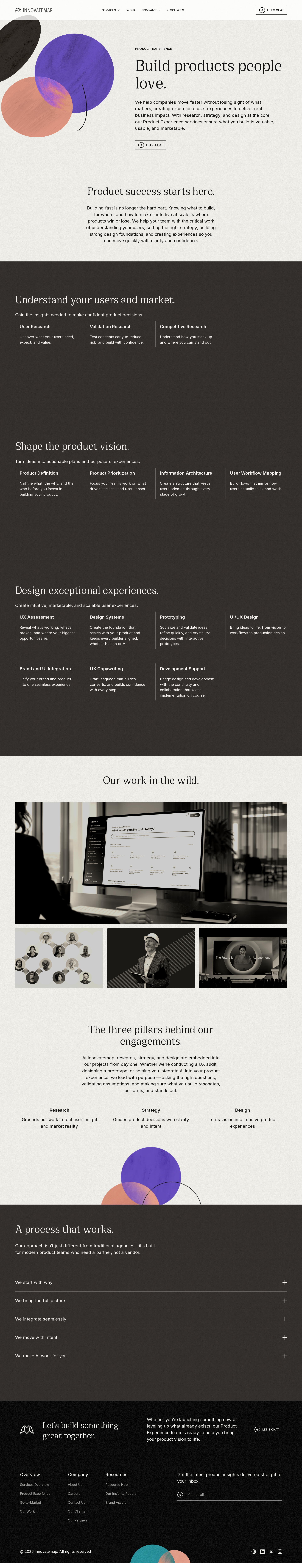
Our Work (27, 1511)
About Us (75, 1485)
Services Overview (34, 1485)
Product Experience (35, 1494)
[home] (40, 12)
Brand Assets (116, 1503)
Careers (74, 1494)
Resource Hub (117, 1485)
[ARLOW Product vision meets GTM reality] (59, 958)
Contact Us (76, 1503)
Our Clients (76, 1511)
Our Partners (78, 1520)
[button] (111, 12)
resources (175, 12)
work (130, 12)
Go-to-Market (30, 1503)
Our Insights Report (121, 1494)
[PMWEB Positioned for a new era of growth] (151, 958)
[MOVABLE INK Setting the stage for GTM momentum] (243, 958)
